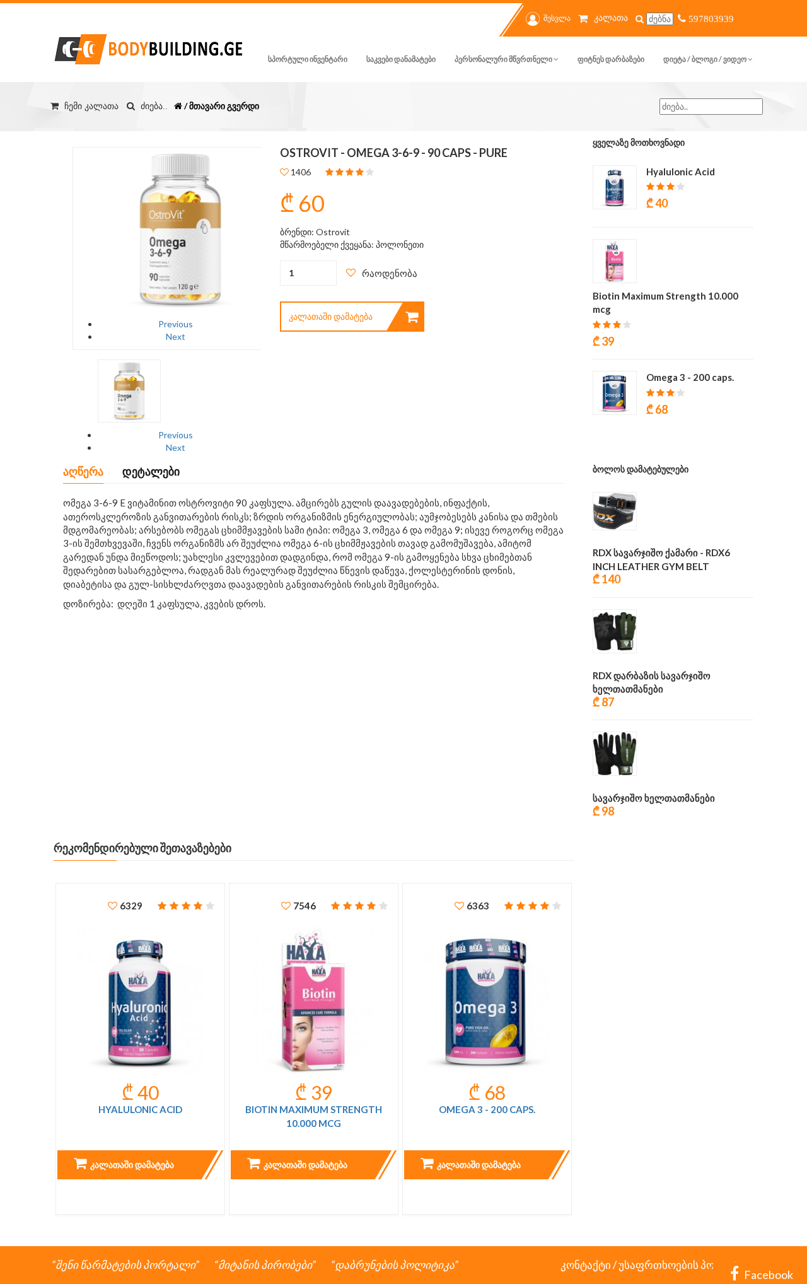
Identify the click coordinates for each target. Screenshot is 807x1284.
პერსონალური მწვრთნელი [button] (504, 59)
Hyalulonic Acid (140, 1109)
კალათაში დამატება (331, 316)
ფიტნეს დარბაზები (611, 59)
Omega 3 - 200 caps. (487, 1109)
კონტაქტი (585, 1264)
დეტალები (151, 471)
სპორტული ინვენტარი (307, 59)
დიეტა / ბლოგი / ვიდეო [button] (705, 59)
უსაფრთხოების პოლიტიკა (686, 1264)
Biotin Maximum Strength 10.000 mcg (313, 1116)
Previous (175, 323)
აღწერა (83, 471)
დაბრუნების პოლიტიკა (395, 1264)
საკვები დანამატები (401, 59)
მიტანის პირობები (265, 1264)
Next (175, 336)
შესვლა (557, 18)
